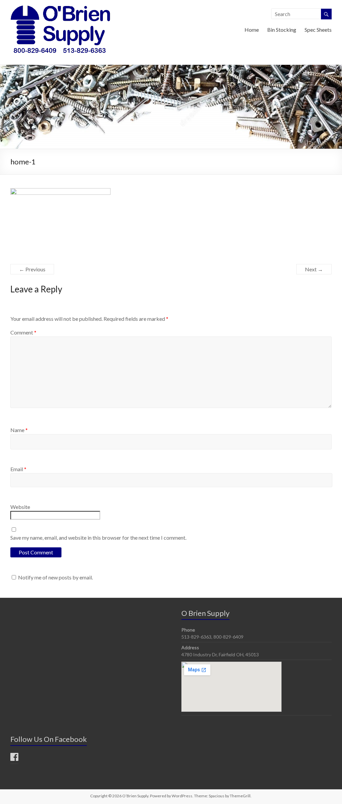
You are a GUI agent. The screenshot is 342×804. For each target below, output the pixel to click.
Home (251, 29)
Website (20, 507)
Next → (314, 269)
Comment (23, 332)
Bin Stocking (281, 29)
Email (18, 469)
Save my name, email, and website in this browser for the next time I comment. (98, 537)
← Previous (32, 269)
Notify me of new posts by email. (55, 577)
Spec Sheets (318, 29)
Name (19, 430)
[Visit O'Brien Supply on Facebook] (14, 758)
